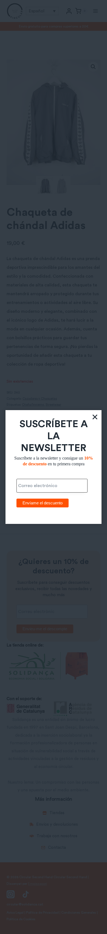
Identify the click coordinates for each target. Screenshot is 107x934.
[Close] (95, 416)
